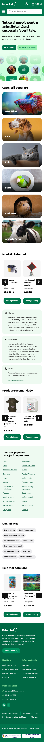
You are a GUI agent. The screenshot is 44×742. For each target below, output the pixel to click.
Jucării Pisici (8, 506)
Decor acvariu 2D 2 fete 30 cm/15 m (30, 596)
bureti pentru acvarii (26, 530)
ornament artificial (11, 551)
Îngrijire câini (27, 482)
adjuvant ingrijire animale (14, 535)
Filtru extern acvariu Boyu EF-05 (10, 282)
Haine (24, 501)
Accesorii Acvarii (10, 470)
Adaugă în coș (12, 301)
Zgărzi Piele (27, 478)
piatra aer (26, 551)
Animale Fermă (9, 501)
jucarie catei (28, 541)
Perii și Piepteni (28, 474)
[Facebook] (4, 705)
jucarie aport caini (27, 557)
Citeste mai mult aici (16, 381)
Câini (5, 462)
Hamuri (25, 510)
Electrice (6, 474)
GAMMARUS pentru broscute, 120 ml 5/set (11, 596)
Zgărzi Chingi (27, 497)
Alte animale (27, 506)
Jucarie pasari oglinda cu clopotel (29, 282)
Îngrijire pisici (8, 497)
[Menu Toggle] (3, 11)
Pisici (5, 466)
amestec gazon (10, 557)
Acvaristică (26, 462)
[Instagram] (8, 705)
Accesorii (6, 493)
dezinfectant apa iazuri (13, 546)
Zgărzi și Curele (28, 466)
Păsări (5, 482)
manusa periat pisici (11, 541)
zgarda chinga (9, 530)
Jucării (24, 470)
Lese (5, 478)
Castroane (26, 493)
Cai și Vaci (7, 510)
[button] (39, 282)
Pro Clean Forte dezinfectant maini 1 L (30, 418)
